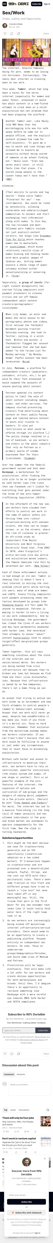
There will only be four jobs (18, 1117)
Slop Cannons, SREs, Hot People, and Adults (18, 1123)
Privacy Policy (35, 1225)
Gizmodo (29, 458)
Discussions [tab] (24, 1110)
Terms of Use (40, 1037)
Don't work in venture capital (19, 1138)
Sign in (47, 4)
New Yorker (42, 565)
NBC (9, 179)
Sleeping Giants (12, 604)
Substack (12, 1237)
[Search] (48, 1110)
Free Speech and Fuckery (31, 802)
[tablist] (14, 1074)
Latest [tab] (13, 1110)
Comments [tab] (9, 1074)
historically (21, 637)
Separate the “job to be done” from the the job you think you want (19, 1143)
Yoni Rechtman (16, 24)
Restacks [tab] (21, 1074)
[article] (26, 1124)
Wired (26, 361)
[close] (45, 1158)
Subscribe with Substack (28, 1212)
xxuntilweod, (18, 246)
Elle (15, 275)
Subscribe (36, 4)
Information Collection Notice (31, 1039)
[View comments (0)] (12, 33)
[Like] (5, 33)
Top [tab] (5, 1110)
